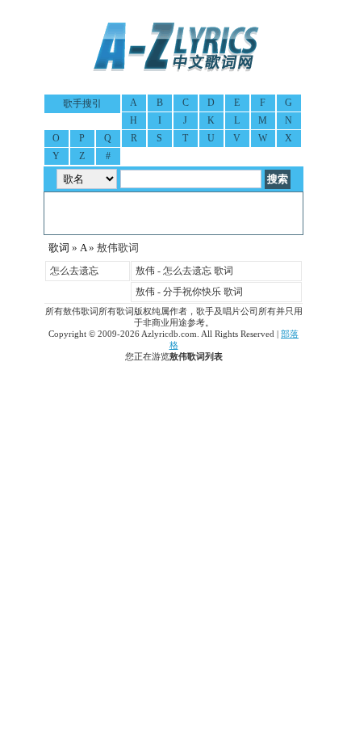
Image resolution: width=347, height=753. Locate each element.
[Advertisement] (173, 213)
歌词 (58, 248)
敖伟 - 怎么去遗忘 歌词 (184, 270)
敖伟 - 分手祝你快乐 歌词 (189, 291)
